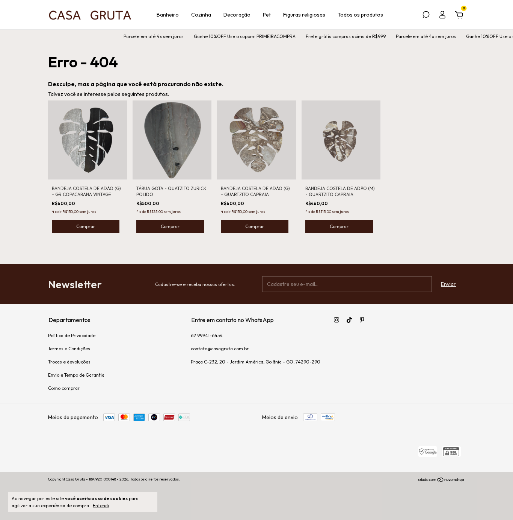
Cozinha (201, 14)
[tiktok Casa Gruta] (349, 320)
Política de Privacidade (71, 335)
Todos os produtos (360, 14)
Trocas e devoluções (69, 362)
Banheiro (168, 14)
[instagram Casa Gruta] (336, 320)
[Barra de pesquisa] (426, 16)
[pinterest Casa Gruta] (362, 320)
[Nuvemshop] (441, 480)
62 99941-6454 (207, 335)
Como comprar (64, 388)
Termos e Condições (69, 348)
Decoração (236, 14)
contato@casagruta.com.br (220, 348)
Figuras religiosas (304, 14)
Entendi (101, 505)
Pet (267, 14)
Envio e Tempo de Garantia (76, 375)
